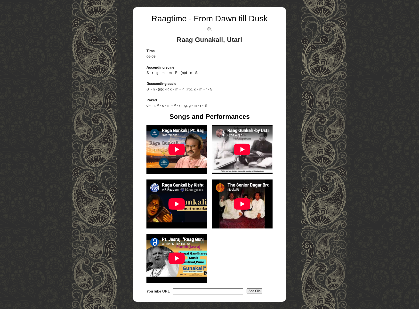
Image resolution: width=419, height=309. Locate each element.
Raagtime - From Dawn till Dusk (209, 18)
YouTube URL (158, 291)
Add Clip (254, 291)
